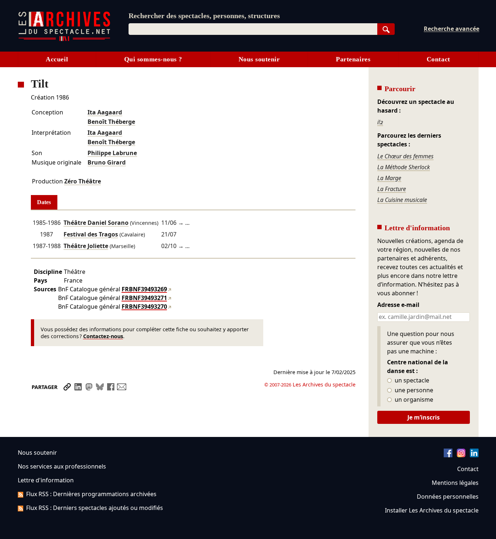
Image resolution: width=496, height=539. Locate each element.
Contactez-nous (103, 336)
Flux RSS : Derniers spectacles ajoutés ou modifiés (94, 508)
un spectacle (411, 380)
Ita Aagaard (105, 112)
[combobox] (253, 29)
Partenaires (353, 59)
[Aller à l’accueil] (64, 39)
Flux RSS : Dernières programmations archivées (91, 494)
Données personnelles (448, 496)
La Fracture (391, 189)
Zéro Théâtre (82, 181)
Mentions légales (455, 483)
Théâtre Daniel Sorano (96, 223)
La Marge (389, 178)
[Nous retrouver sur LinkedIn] (474, 455)
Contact (438, 59)
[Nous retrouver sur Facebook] (448, 455)
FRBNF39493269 (144, 289)
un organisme (413, 400)
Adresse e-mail (398, 305)
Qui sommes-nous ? (153, 59)
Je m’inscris (423, 417)
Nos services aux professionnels (62, 466)
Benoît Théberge (111, 122)
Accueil (57, 59)
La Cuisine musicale (402, 200)
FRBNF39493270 (144, 307)
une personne (413, 390)
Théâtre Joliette (86, 246)
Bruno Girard (107, 162)
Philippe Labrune (112, 153)
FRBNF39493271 (144, 298)
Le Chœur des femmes (405, 156)
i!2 (380, 122)
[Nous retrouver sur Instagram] (461, 455)
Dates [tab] (44, 202)
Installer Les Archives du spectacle (432, 510)
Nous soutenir (259, 59)
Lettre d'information (46, 480)
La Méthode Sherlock (403, 167)
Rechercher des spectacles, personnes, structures (204, 16)
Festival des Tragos (91, 234)
